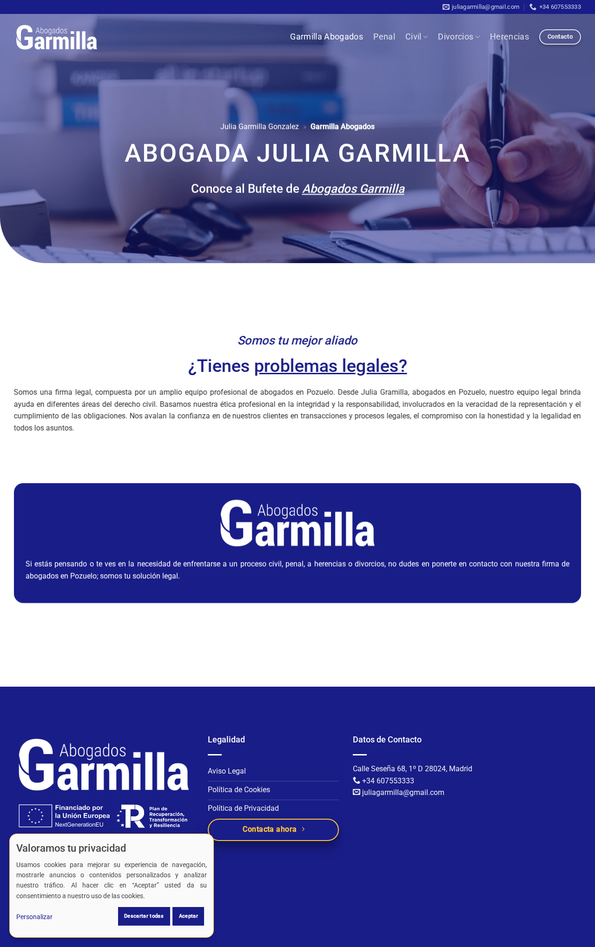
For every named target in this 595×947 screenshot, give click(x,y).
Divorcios (455, 36)
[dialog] (111, 886)
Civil (413, 36)
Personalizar (34, 917)
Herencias (509, 36)
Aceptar (188, 916)
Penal (384, 36)
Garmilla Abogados (326, 36)
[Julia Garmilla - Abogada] (56, 37)
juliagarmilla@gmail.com (403, 792)
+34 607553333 (388, 780)
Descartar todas (144, 916)
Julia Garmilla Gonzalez (259, 126)
